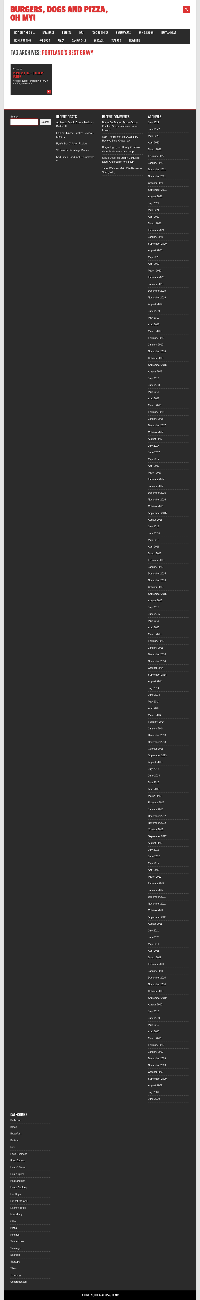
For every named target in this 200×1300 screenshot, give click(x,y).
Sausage (99, 40)
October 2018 (155, 358)
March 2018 (154, 405)
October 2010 (155, 991)
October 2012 (155, 829)
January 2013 (155, 809)
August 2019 (155, 304)
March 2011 (154, 957)
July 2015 (153, 607)
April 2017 (153, 465)
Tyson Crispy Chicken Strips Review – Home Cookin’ (120, 126)
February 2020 (156, 277)
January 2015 (155, 647)
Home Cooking (22, 40)
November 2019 (157, 297)
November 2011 (157, 903)
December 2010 (157, 977)
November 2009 (157, 1065)
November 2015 (157, 580)
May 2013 (153, 782)
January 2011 (155, 971)
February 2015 (156, 640)
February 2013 (156, 802)
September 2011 (157, 917)
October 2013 (155, 748)
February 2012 (156, 883)
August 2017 (155, 438)
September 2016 (157, 513)
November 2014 (157, 661)
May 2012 (153, 863)
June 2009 (154, 1098)
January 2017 (155, 486)
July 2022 (153, 122)
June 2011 (154, 937)
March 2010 (154, 1038)
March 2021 (154, 223)
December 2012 (157, 816)
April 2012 (153, 869)
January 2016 (155, 566)
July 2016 (153, 526)
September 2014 (157, 674)
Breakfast (48, 32)
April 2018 (153, 398)
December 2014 (157, 654)
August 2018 (155, 371)
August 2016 (155, 519)
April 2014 (153, 708)
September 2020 (157, 243)
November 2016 (157, 499)
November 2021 (157, 176)
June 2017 (154, 452)
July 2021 (153, 203)
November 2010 (157, 984)
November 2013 (157, 742)
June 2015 (154, 614)
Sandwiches (79, 40)
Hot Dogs (44, 40)
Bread (13, 1126)
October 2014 (155, 667)
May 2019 (153, 317)
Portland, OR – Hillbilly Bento (28, 74)
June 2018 (154, 385)
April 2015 (153, 627)
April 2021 (153, 216)
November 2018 (157, 351)
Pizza (61, 40)
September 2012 (157, 836)
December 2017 (157, 425)
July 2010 (153, 1011)
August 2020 (155, 250)
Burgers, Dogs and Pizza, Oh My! (59, 13)
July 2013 (153, 769)
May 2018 (153, 391)
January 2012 (155, 890)
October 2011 (155, 910)
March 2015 (154, 634)
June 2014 (154, 694)
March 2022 (154, 149)
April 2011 (153, 950)
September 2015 (157, 593)
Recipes (15, 1234)
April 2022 (153, 142)
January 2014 (155, 728)
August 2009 (155, 1085)
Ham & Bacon (146, 32)
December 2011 (157, 896)
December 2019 (157, 290)
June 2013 (154, 775)
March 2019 (154, 331)
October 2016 (155, 506)
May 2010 (153, 1024)
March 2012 (154, 876)
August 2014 (155, 681)
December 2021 (157, 169)
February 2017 (156, 479)
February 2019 (156, 338)
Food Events (17, 1160)
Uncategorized (18, 1281)
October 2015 (155, 587)
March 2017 (154, 472)
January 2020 (155, 284)
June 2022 (154, 129)
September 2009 (157, 1078)
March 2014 (154, 715)
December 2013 (157, 735)
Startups (15, 1261)
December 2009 (157, 1058)
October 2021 (155, 183)
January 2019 (155, 344)
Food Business (99, 32)
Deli (81, 32)
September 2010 (157, 997)
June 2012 (154, 856)
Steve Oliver (109, 157)
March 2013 (154, 795)
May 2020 (153, 257)
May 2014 (153, 701)
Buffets (66, 32)
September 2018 (157, 364)
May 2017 (153, 459)
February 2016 (156, 560)
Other (13, 1221)
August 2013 (155, 762)
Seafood (116, 40)
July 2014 (153, 688)
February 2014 (156, 721)
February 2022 (156, 156)
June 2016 (154, 533)
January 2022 (155, 162)
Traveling (134, 40)
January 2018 (155, 418)
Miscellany (16, 1214)
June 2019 (154, 311)
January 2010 (155, 1051)
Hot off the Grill (24, 32)
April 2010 (153, 1031)
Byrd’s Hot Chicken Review (71, 143)
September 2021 (157, 189)
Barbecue (15, 1120)
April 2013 (153, 789)
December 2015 (157, 573)
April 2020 (153, 263)
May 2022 (153, 135)
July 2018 (153, 378)
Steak (13, 1268)
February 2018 (156, 411)
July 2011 (153, 930)
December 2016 (157, 492)
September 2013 (157, 755)
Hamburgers (123, 32)
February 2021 (156, 230)
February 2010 (156, 1045)
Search (14, 116)
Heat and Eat (168, 32)
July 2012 (153, 849)
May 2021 (153, 209)
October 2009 (155, 1071)
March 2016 (154, 553)
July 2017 (153, 445)
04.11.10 (17, 69)
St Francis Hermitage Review (72, 150)
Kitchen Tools (18, 1207)
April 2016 (153, 546)
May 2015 (153, 620)
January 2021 (155, 236)
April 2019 (153, 324)
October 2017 (155, 432)
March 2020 (154, 270)
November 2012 (157, 822)
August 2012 (155, 842)
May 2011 (153, 944)
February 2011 (156, 964)
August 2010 (155, 1004)
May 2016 (153, 540)
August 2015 (155, 600)
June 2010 (154, 1018)
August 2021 (155, 196)
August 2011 (155, 923)
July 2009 (153, 1092)
